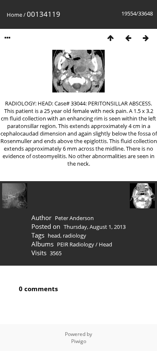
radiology (74, 235)
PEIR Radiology (75, 244)
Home (14, 14)
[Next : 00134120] (145, 38)
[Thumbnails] (110, 38)
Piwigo (78, 341)
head (54, 235)
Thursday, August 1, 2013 (95, 227)
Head (105, 244)
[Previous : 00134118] (128, 38)
